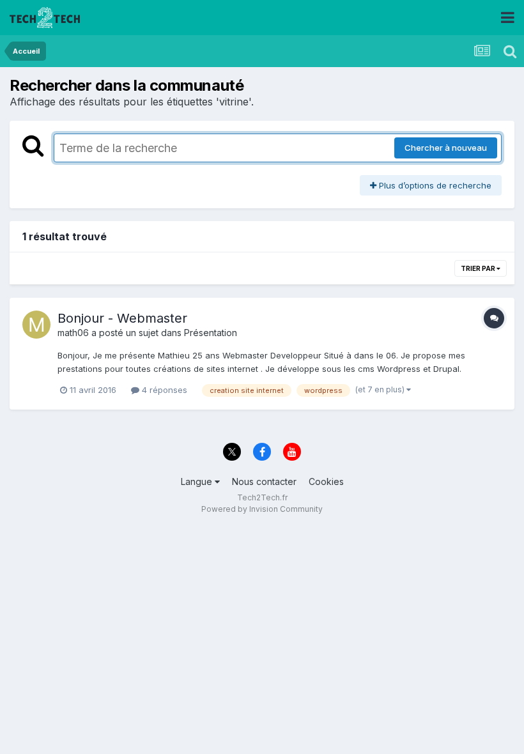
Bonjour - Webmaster (122, 318)
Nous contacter (264, 481)
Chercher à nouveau (446, 147)
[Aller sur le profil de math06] (36, 325)
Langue (198, 481)
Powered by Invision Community (262, 509)
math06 (73, 332)
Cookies (326, 481)
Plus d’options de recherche (433, 185)
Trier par (479, 268)
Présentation (210, 332)
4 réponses (163, 390)
